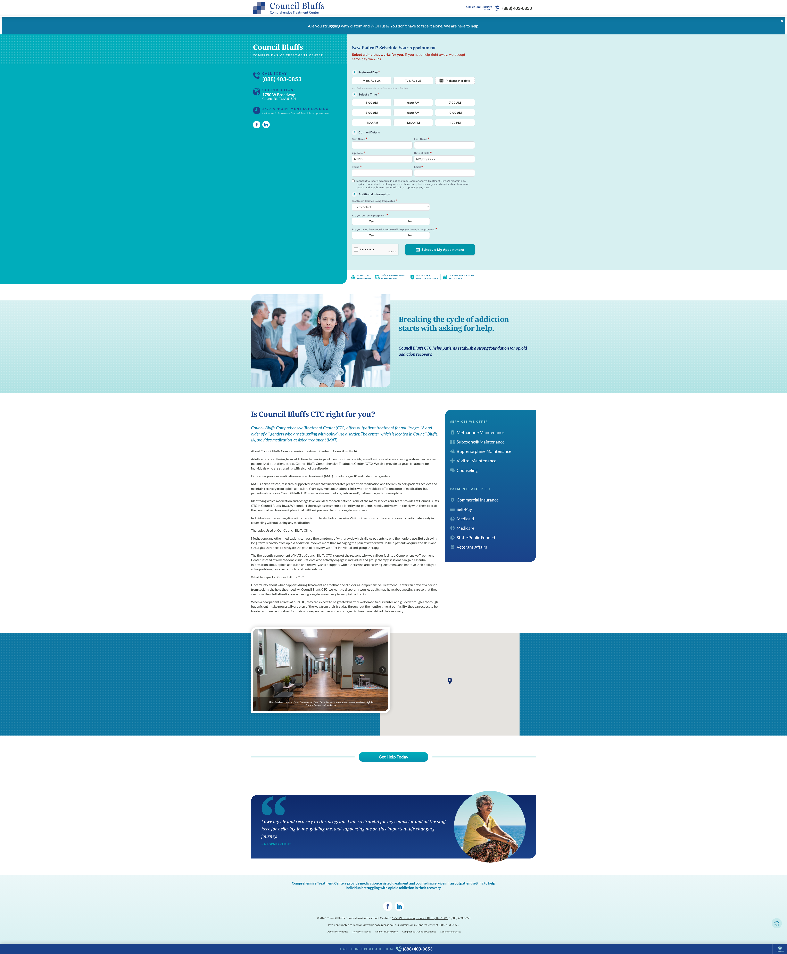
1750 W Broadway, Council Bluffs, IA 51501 (420, 918)
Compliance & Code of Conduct (419, 931)
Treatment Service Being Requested (375, 201)
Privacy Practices (362, 931)
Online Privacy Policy (386, 931)
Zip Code (358, 153)
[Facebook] (257, 125)
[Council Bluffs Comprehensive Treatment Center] (314, 8)
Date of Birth (423, 153)
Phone (357, 167)
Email (418, 167)
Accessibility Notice (337, 931)
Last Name (422, 139)
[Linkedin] (266, 125)
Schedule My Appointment (442, 250)
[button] (450, 681)
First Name (359, 139)
